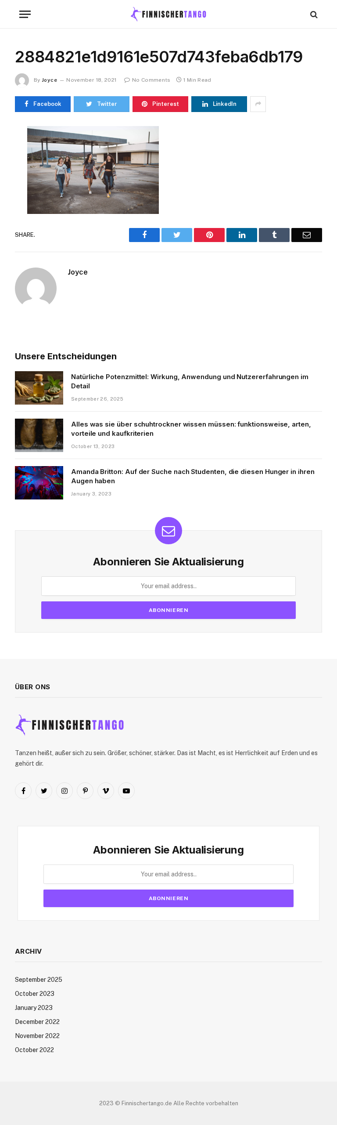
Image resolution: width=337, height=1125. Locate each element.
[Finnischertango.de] (168, 14)
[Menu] (25, 14)
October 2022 (34, 1049)
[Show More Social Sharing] (258, 104)
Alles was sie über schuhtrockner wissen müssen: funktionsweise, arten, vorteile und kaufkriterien (191, 429)
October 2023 (34, 993)
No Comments (151, 80)
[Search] (313, 14)
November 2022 (37, 1035)
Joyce (49, 80)
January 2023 (34, 1007)
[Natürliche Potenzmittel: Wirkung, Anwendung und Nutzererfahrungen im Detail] (39, 388)
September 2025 (38, 979)
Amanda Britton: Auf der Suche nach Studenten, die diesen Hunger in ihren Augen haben (193, 476)
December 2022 (37, 1021)
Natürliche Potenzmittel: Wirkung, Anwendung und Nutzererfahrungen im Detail (189, 381)
